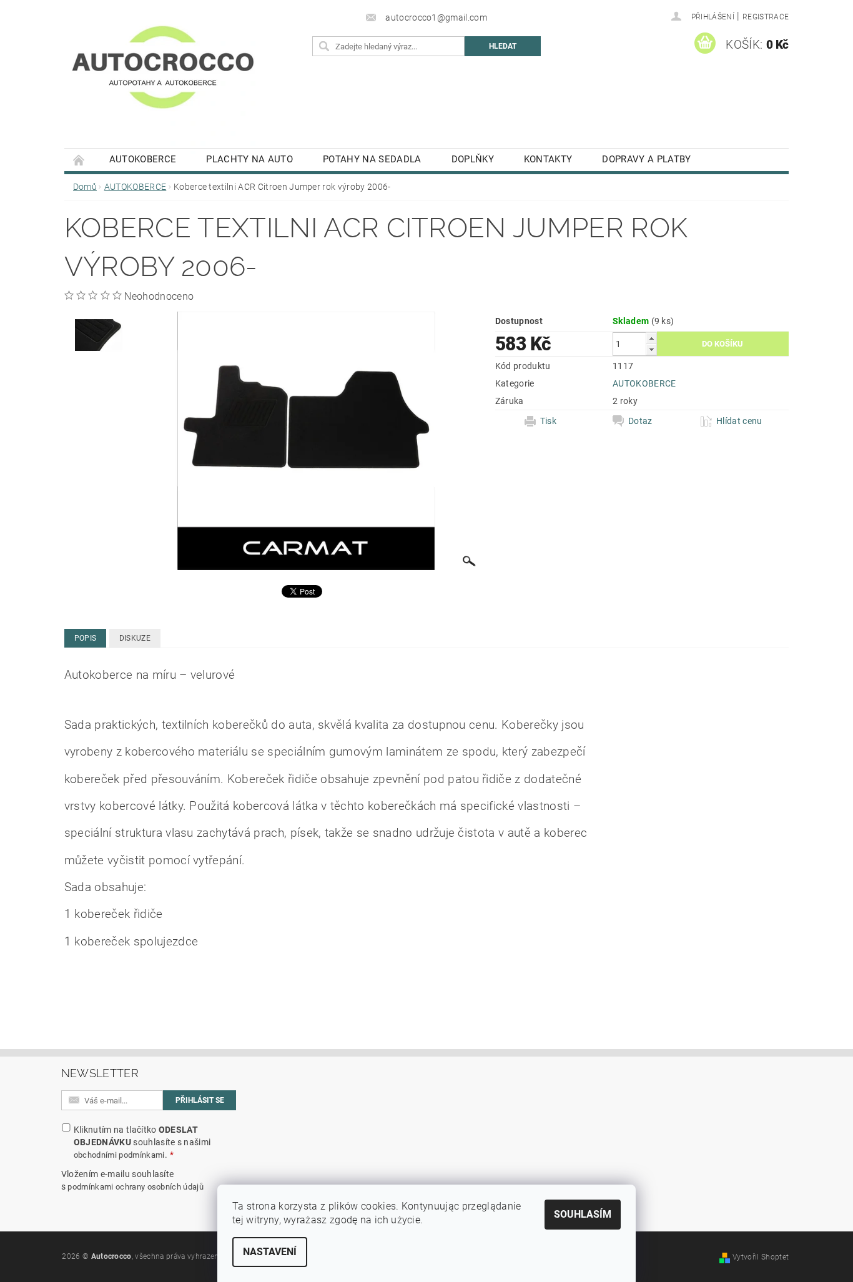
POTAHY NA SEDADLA (372, 159)
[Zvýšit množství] (651, 338)
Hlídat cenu (739, 421)
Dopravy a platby (646, 159)
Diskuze (134, 638)
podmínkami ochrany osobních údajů (135, 1186)
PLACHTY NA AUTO (249, 159)
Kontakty (548, 159)
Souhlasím (582, 1214)
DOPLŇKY (472, 159)
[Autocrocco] (163, 80)
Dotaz (640, 421)
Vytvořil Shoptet (760, 1257)
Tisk (548, 421)
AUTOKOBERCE (143, 159)
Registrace (765, 16)
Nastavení (270, 1252)
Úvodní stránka (79, 159)
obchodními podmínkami (119, 1155)
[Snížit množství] (651, 349)
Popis (85, 638)
